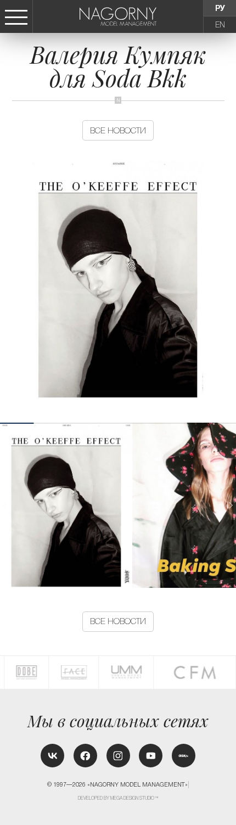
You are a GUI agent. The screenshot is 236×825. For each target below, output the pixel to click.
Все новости (118, 130)
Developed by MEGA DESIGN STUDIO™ (118, 798)
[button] (230, 505)
